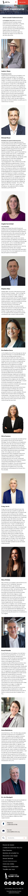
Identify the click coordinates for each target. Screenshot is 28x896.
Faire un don (22, 2)
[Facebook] (6, 883)
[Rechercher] (24, 838)
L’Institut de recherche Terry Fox (12, 847)
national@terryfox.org (13, 831)
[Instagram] (14, 883)
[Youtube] (18, 883)
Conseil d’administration (10, 861)
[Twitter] (10, 883)
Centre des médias (8, 864)
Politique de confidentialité (10, 866)
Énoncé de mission (8, 845)
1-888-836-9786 (12, 824)
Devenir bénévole (8, 858)
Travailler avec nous (9, 869)
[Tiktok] (22, 883)
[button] (16, 2)
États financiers (7, 850)
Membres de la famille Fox (11, 853)
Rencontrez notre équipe (10, 856)
